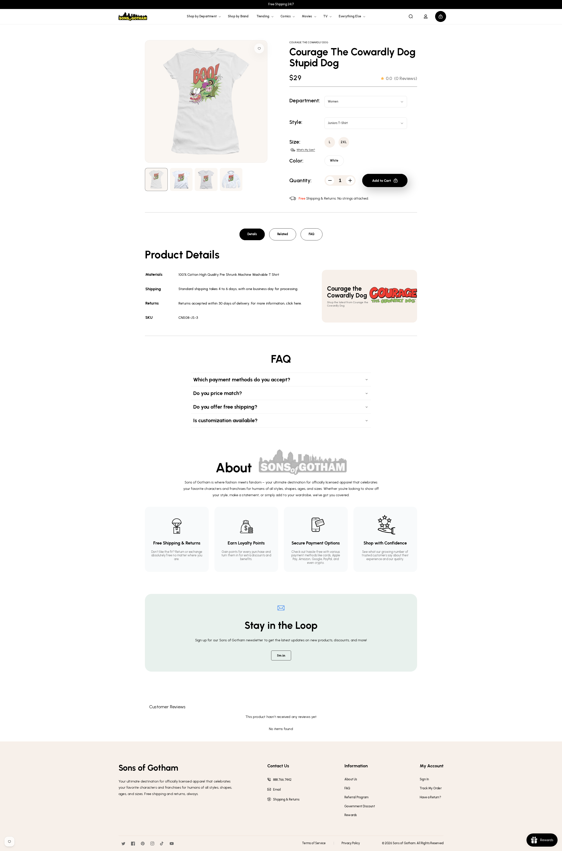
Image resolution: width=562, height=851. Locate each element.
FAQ (311, 234)
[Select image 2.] (206, 179)
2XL (344, 142)
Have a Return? (430, 797)
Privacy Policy (351, 843)
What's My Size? (306, 149)
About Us (350, 779)
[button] (203, 16)
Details (252, 234)
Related (282, 234)
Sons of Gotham (404, 843)
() (401, 78)
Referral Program (356, 797)
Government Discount (359, 806)
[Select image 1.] (181, 179)
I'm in (281, 655)
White (334, 160)
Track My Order (431, 788)
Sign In (424, 779)
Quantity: (300, 180)
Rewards (350, 815)
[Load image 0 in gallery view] (156, 179)
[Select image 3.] (231, 179)
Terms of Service (314, 843)
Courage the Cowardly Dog (308, 42)
